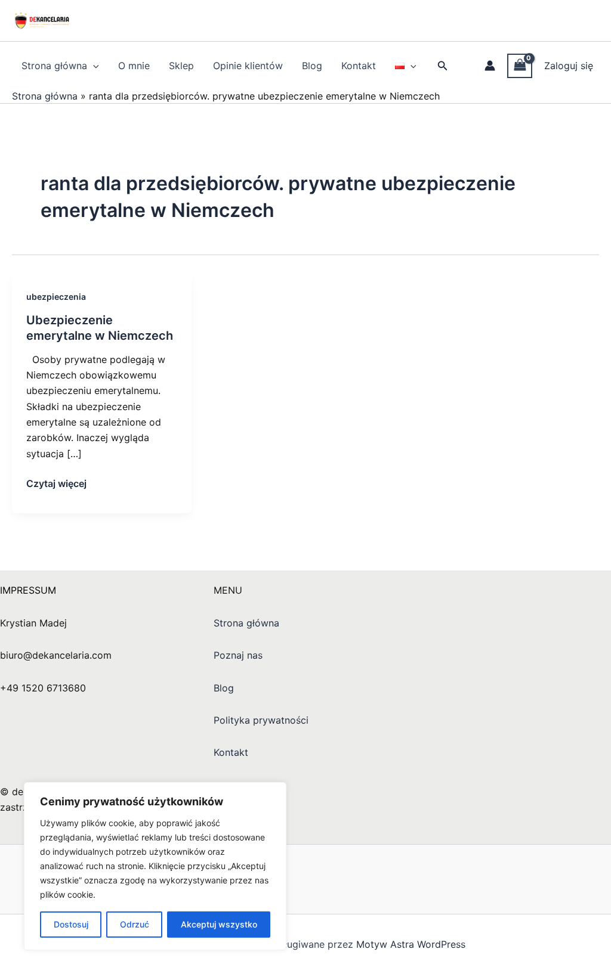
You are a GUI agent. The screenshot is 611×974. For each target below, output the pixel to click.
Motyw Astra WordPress (410, 944)
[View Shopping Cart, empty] (519, 66)
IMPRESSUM (28, 590)
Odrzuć (134, 924)
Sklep (181, 66)
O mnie (134, 66)
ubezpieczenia (56, 296)
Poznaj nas (238, 655)
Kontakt (358, 66)
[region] (155, 866)
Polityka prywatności (261, 720)
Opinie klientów (248, 66)
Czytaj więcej (56, 482)
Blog (312, 66)
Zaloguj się (568, 66)
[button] (93, 65)
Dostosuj (71, 924)
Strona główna (54, 66)
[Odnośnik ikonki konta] (490, 65)
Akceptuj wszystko (219, 924)
